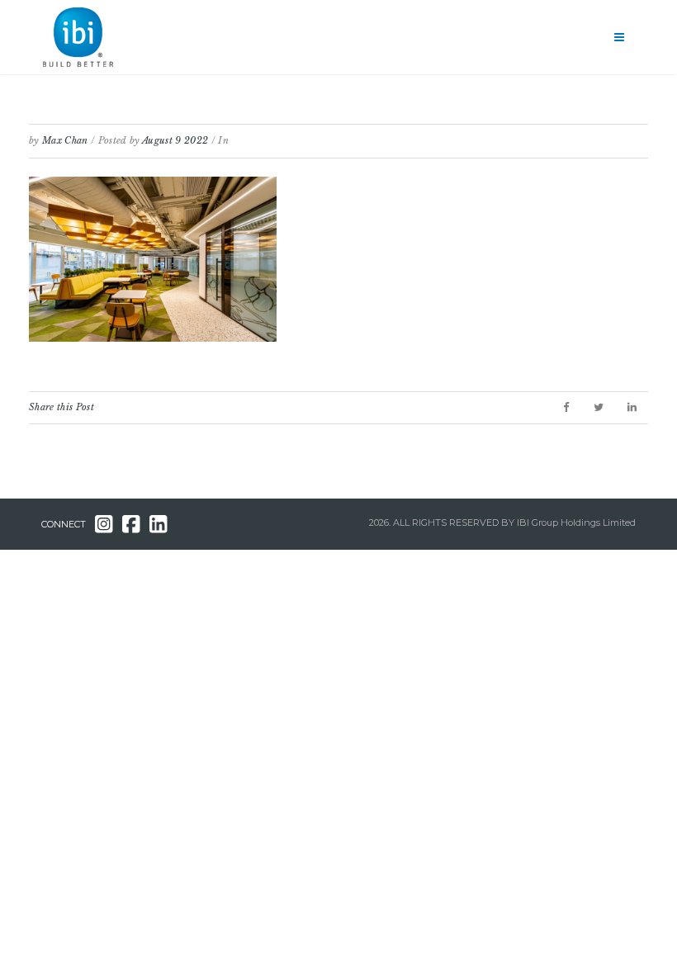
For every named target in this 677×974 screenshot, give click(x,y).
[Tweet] (599, 407)
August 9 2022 (175, 140)
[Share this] (566, 407)
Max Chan (65, 140)
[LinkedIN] (632, 407)
